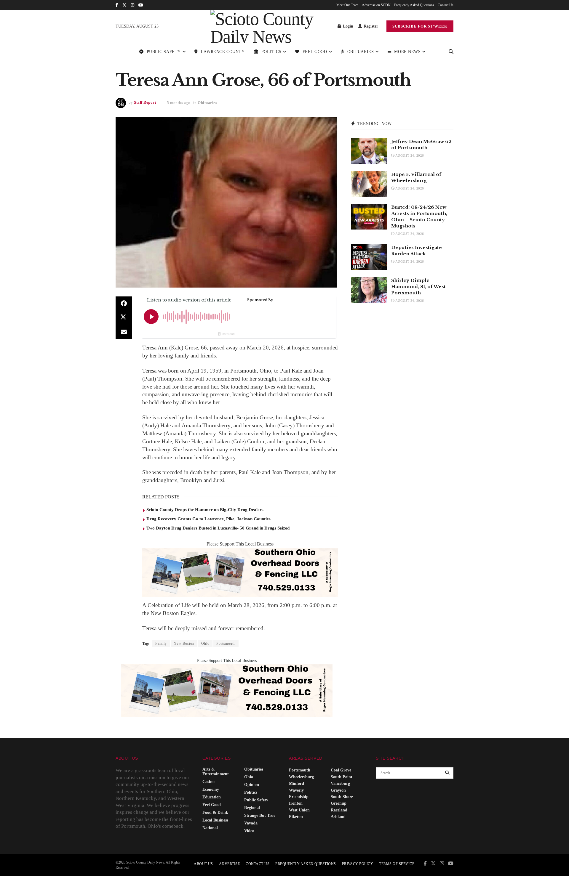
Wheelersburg (301, 777)
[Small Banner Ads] (240, 571)
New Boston (184, 643)
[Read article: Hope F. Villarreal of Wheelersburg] (369, 184)
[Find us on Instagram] (132, 5)
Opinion (251, 784)
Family (161, 643)
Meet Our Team (347, 5)
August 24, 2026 (409, 155)
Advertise (229, 864)
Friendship (299, 797)
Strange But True (259, 815)
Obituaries (360, 51)
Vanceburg (340, 783)
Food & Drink (215, 812)
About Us (203, 864)
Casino (208, 781)
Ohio (205, 643)
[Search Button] (451, 52)
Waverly (296, 790)
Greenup (338, 803)
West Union (299, 810)
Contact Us (445, 5)
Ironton (296, 803)
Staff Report (145, 102)
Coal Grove (341, 770)
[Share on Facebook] (124, 303)
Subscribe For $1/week (419, 26)
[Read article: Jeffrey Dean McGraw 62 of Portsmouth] (369, 151)
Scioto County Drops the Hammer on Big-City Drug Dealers (204, 509)
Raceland (339, 810)
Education (211, 797)
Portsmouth (226, 643)
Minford (296, 783)
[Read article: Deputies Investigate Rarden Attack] (369, 257)
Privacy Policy (357, 864)
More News (407, 51)
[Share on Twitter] (124, 318)
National (210, 828)
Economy (210, 789)
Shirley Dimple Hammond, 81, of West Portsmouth (418, 286)
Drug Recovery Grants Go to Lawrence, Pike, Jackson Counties (208, 518)
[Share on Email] (124, 332)
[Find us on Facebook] (117, 5)
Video (249, 831)
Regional (252, 808)
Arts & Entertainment (215, 771)
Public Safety (164, 51)
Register (370, 26)
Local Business (215, 820)
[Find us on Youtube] (140, 5)
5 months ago (178, 102)
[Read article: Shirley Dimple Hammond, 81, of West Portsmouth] (369, 290)
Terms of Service (396, 864)
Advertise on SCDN (376, 5)
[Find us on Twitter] (124, 5)
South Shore (342, 797)
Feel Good (315, 51)
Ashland (338, 816)
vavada (251, 823)
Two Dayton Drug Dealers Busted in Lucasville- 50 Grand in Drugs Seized (218, 528)
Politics (271, 51)
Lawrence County (222, 51)
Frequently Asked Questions (414, 5)
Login (347, 26)
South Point (341, 777)
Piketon (296, 816)
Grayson (338, 790)
